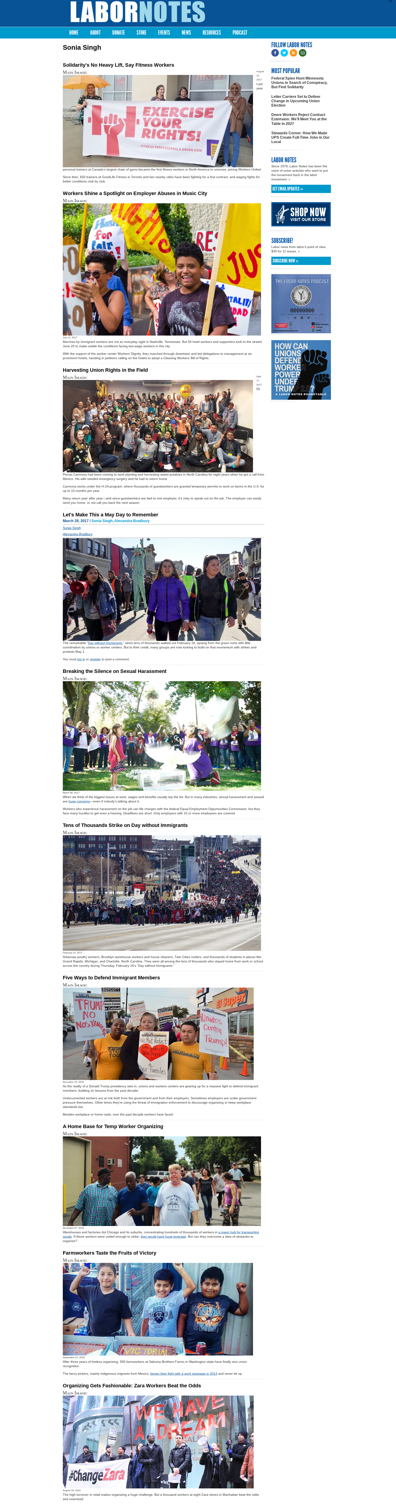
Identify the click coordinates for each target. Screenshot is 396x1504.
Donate (118, 32)
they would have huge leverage (163, 1236)
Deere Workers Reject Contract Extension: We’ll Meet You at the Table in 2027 (299, 119)
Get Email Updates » (287, 189)
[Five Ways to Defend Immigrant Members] (158, 1078)
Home (73, 32)
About (95, 32)
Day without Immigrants (105, 643)
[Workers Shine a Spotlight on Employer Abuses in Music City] (162, 333)
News (186, 32)
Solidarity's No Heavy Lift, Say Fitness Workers (118, 65)
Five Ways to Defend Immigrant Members (111, 978)
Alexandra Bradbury (132, 521)
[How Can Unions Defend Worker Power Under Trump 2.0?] (301, 397)
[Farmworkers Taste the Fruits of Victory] (158, 1353)
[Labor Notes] (138, 11)
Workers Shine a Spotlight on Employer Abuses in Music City (135, 193)
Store (141, 32)
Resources (212, 32)
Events (164, 32)
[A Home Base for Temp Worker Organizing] (162, 1224)
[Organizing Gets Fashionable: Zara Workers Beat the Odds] (158, 1486)
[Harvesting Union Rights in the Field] (158, 470)
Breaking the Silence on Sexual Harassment (114, 671)
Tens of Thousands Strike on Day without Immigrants (125, 825)
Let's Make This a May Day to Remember (110, 515)
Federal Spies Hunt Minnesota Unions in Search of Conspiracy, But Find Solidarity (299, 82)
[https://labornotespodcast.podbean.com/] (301, 331)
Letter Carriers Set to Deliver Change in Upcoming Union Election (295, 101)
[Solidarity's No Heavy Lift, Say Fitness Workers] (158, 165)
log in (81, 659)
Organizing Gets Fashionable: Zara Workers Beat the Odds (132, 1385)
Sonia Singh (102, 521)
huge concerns (79, 801)
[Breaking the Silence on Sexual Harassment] (162, 788)
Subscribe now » (285, 261)
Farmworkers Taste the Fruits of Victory (109, 1253)
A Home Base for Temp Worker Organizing (113, 1126)
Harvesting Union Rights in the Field (105, 370)
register (95, 659)
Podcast (240, 32)
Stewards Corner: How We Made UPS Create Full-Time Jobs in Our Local (300, 137)
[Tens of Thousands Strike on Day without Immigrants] (162, 948)
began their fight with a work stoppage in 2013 (183, 1373)
